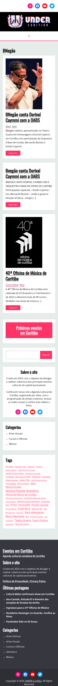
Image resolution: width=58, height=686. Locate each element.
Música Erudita (13, 486)
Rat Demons (10, 512)
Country (39, 466)
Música (8, 126)
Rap (45, 509)
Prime (13, 504)
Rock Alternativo (34, 512)
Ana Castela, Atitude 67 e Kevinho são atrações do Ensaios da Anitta (27, 601)
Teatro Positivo (40, 520)
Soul (46, 517)
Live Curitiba (11, 483)
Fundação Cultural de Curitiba (18, 477)
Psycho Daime (11, 509)
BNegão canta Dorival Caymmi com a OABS (23, 117)
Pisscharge (45, 501)
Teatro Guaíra (23, 520)
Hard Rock (46, 477)
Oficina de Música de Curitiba (21, 494)
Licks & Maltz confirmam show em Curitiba (30, 594)
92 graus (10, 466)
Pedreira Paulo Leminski (28, 501)
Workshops (10, 524)
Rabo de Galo (37, 509)
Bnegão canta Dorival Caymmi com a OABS (23, 173)
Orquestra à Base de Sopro (35, 498)
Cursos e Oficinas (12, 285)
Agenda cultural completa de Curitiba (24, 556)
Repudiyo (20, 513)
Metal (33, 483)
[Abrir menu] (29, 36)
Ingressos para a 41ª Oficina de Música (27, 607)
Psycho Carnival (39, 504)
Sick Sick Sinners (36, 516)
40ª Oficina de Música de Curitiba (26, 275)
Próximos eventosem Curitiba (29, 330)
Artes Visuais (16, 433)
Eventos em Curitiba (18, 551)
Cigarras (31, 466)
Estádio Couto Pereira (15, 473)
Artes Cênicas (13, 636)
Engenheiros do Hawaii (26, 470)
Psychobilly (24, 504)
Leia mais (14, 154)
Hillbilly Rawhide (12, 480)
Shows (14, 126)
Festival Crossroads (32, 473)
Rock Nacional (15, 516)
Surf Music (9, 521)
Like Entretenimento (39, 480)
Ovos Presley (11, 501)
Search (46, 354)
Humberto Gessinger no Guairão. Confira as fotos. (30, 614)
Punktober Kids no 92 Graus (21, 621)
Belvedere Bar (20, 466)
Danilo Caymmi (11, 470)
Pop (7, 505)
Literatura (11, 651)
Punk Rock (24, 508)
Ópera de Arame (22, 524)
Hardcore (36, 476)
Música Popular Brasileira (22, 491)
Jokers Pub (25, 480)
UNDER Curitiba (33, 680)
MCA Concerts (23, 483)
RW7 (27, 516)
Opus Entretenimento (14, 498)
